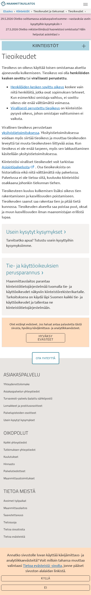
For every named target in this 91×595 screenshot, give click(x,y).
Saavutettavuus (13, 515)
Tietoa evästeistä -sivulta (42, 565)
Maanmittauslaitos (15, 508)
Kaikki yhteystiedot (15, 442)
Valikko (85, 4)
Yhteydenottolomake (17, 384)
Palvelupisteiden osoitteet (20, 412)
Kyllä (45, 578)
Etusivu (8, 11)
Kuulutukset (11, 456)
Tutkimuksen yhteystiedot (20, 449)
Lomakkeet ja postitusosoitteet (23, 405)
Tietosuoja (10, 522)
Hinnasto (9, 464)
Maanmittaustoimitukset (19, 478)
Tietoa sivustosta (14, 529)
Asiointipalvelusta (16, 167)
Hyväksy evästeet (45, 338)
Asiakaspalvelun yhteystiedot (22, 391)
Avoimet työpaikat (15, 500)
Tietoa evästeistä (14, 536)
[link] (45, 238)
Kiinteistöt (23, 11)
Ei (45, 587)
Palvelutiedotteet (14, 471)
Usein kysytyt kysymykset (19, 420)
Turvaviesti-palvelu (15, 398)
